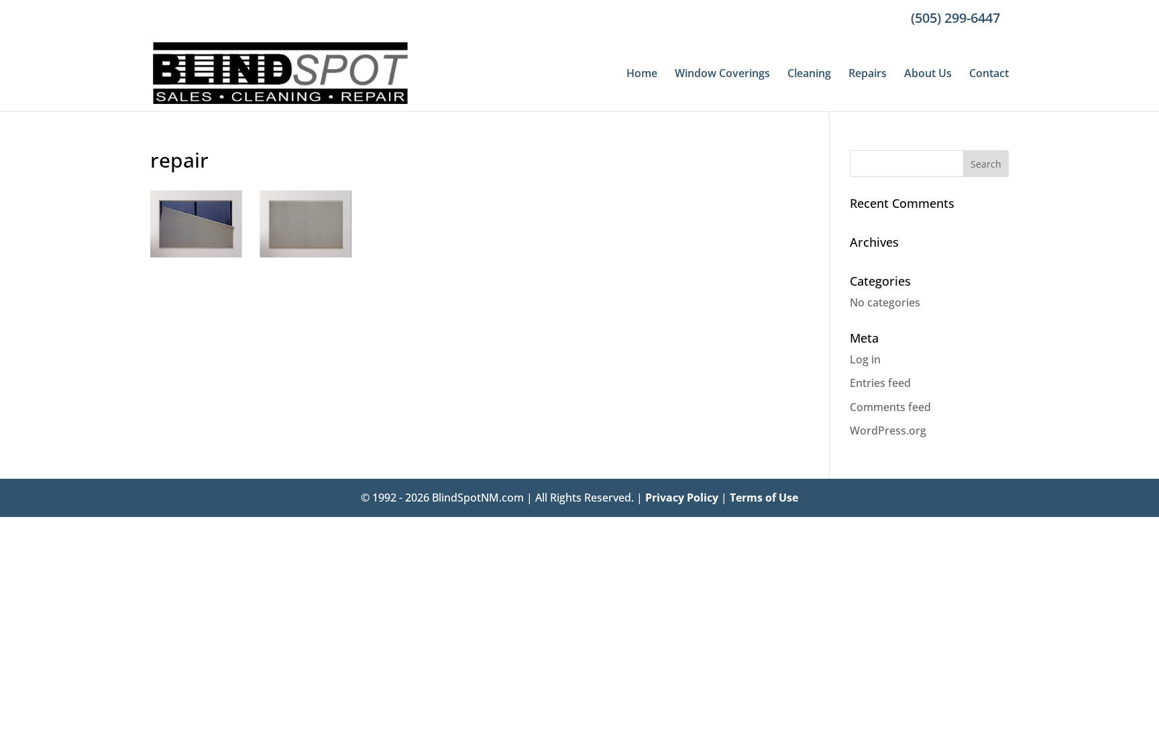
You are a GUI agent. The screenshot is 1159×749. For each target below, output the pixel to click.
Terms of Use (764, 497)
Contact (989, 74)
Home (641, 74)
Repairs (867, 74)
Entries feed (880, 383)
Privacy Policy (681, 497)
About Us (928, 74)
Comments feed (890, 407)
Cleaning (809, 74)
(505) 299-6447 (955, 18)
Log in (865, 359)
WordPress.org (888, 430)
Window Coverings (722, 74)
